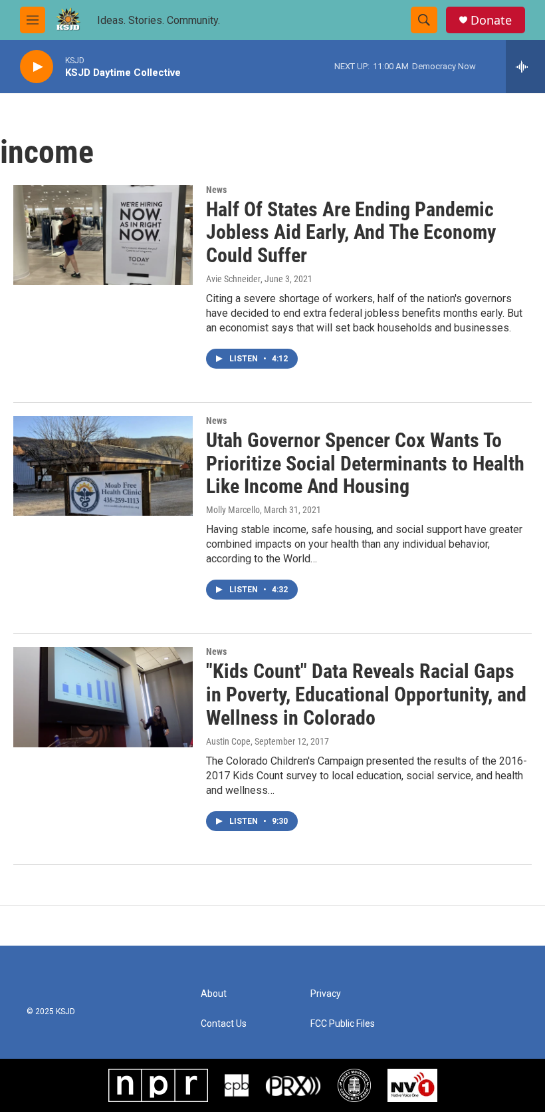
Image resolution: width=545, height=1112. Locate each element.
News (216, 189)
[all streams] (525, 66)
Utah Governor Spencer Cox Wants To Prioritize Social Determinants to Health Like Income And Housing (365, 463)
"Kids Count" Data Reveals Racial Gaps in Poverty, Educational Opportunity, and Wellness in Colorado (366, 694)
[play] (36, 67)
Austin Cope (228, 741)
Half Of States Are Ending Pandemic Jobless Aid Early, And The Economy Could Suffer (351, 233)
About (214, 994)
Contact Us (224, 1024)
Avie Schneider (233, 279)
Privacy (325, 994)
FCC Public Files (342, 1024)
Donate (491, 20)
